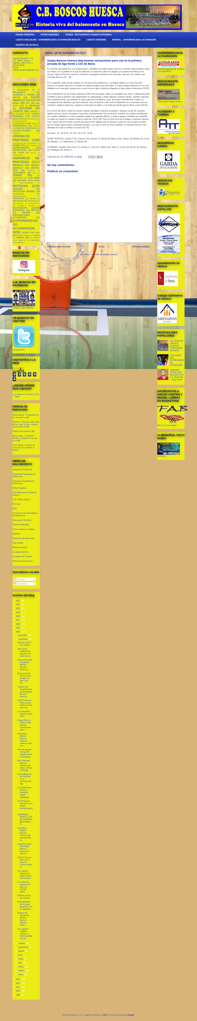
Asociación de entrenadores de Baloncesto (25, 514)
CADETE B (21, 114)
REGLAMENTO (18, 203)
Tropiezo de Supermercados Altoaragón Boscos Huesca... (25, 691)
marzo (21, 966)
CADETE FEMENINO (96, 40)
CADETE (18, 111)
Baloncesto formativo (22, 520)
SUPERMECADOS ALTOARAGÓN (21, 216)
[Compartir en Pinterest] (101, 156)
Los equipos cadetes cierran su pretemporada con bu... (25, 934)
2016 (18, 624)
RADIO (34, 201)
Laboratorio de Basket (22, 469)
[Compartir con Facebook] (98, 156)
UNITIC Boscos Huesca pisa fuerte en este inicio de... (25, 704)
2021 (18, 604)
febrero (21, 970)
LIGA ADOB (34, 178)
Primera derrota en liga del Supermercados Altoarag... (25, 753)
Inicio (101, 246)
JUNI (34, 173)
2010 (18, 991)
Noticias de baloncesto (23, 561)
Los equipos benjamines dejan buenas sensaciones (25, 874)
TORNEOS (26, 235)
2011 (18, 987)
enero (21, 974)
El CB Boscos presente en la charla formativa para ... (25, 806)
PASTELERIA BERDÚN (24, 191)
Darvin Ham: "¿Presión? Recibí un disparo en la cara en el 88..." (25, 438)
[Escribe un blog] (92, 156)
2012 (18, 983)
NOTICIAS (20, 186)
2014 (18, 632)
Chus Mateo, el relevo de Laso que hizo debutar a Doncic (24, 447)
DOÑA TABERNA (31, 145)
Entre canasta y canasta (23, 529)
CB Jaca (16, 504)
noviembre (23, 639)
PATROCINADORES (50, 35)
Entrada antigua (141, 246)
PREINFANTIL (18, 198)
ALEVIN (16, 97)
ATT (28, 103)
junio (20, 955)
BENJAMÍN (25, 108)
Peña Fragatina (19, 488)
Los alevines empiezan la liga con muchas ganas (24, 887)
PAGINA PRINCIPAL (25, 35)
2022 (18, 601)
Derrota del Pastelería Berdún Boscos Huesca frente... (23, 919)
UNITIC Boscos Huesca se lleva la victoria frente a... (25, 862)
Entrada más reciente (58, 246)
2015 (18, 628)
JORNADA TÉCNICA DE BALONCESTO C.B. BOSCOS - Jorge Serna (177, 375)
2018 (18, 616)
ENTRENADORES (21, 148)
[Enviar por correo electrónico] (89, 156)
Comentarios (22, 584)
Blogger (131, 1015)
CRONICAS (17, 133)
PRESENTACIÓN (20, 201)
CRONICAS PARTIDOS (21, 138)
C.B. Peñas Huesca (21, 499)
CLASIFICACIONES (22, 130)
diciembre (23, 635)
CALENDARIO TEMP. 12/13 (24, 124)
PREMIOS (33, 198)
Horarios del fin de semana (24, 643)
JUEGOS (31, 170)
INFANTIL (18, 165)
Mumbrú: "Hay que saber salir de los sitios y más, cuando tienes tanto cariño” (26, 424)
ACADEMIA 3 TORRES (24, 95)
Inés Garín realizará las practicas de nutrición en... (25, 652)
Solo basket (18, 543)
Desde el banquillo (21, 524)
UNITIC (37, 235)
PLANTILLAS (18, 194)
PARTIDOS (18, 189)
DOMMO (16, 145)
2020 (18, 608)
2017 (18, 620)
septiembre (23, 947)
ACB (15, 508)
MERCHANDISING (26, 183)
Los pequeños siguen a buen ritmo (25, 713)
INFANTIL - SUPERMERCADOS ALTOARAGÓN (134, 40)
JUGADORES (19, 173)
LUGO (104, 1015)
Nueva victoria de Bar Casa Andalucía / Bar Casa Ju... (24, 678)
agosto (21, 951)
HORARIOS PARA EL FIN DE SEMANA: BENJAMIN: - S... (25, 819)
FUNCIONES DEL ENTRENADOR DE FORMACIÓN (177, 360)
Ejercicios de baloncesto (23, 538)
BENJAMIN (34, 106)
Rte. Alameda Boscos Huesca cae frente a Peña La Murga (25, 765)
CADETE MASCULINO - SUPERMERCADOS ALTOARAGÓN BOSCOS (48, 40)
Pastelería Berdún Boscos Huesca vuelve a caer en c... (25, 740)
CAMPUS (36, 126)
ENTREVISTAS (20, 150)
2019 (18, 612)
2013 (18, 979)
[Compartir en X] (95, 156)
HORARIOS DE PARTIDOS (26, 160)
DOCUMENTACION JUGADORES (25, 143)
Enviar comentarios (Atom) (105, 254)
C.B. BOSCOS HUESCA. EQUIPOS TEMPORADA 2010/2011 (176, 346)
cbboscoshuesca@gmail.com (26, 70)
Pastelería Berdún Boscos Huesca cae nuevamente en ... (24, 834)
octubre (22, 943)
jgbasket (16, 533)
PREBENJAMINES (19, 196)
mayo (21, 959)
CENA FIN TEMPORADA (26, 128)
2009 (18, 995)
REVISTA (35, 210)
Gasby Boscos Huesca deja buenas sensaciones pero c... (24, 725)
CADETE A (35, 111)
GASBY (21, 153)
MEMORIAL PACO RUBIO (28, 180)
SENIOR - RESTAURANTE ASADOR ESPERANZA (88, 35)
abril (20, 962)
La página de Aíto (20, 552)
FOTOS (36, 150)
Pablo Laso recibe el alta (24, 431)
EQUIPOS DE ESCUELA (27, 45)
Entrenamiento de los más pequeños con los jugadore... (25, 905)
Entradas (20, 579)
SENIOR (26, 213)
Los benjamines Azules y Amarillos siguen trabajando (25, 792)
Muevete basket (20, 547)
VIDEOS (20, 237)
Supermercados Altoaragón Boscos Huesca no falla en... (25, 849)
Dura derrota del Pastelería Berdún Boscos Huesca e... (25, 665)
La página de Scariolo (22, 556)
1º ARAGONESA (21, 90)
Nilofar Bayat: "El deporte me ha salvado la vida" (26, 416)
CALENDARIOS (20, 126)
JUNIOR (17, 175)
